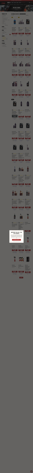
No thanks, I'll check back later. (16, 241)
